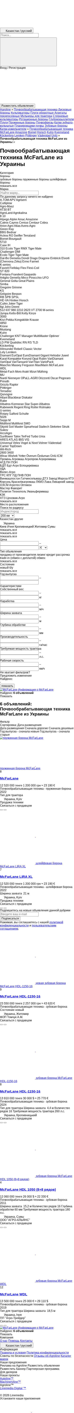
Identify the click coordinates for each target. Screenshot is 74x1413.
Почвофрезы (45, 122)
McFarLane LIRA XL (16, 877)
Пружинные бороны (22, 122)
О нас (4, 1340)
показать (7, 685)
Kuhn (50, 132)
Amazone (21, 132)
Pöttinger (31, 135)
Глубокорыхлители (61, 119)
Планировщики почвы (29, 125)
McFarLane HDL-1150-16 (20, 996)
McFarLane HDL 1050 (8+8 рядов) (28, 1189)
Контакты (26, 1340)
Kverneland (61, 132)
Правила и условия (13, 1352)
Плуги (4, 122)
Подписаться (10, 918)
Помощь (13, 1340)
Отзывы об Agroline (47, 1355)
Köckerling (7, 135)
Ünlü (54, 135)
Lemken (19, 135)
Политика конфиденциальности (48, 1352)
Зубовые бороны (56, 125)
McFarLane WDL (13, 1294)
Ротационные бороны (33, 119)
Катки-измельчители (13, 128)
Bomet (32, 132)
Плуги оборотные (42, 112)
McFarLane (9, 778)
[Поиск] (28, 51)
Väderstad (44, 135)
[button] (37, 86)
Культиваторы (20, 112)
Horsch (41, 132)
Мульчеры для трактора (36, 116)
